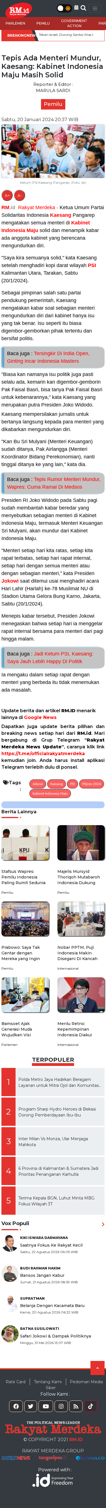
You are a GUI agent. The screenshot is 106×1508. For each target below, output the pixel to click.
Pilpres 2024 (91, 784)
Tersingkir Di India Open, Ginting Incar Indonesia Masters (48, 357)
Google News (40, 717)
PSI (92, 265)
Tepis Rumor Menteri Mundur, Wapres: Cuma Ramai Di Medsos (54, 483)
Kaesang (60, 215)
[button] (76, 7)
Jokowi (10, 581)
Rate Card (15, 1381)
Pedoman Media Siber (74, 1384)
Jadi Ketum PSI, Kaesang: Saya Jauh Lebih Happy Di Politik (50, 657)
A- (20, 195)
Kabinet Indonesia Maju (50, 793)
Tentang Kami (48, 1381)
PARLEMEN (15, 23)
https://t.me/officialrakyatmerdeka (43, 753)
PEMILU (43, 23)
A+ (7, 195)
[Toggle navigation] (94, 8)
